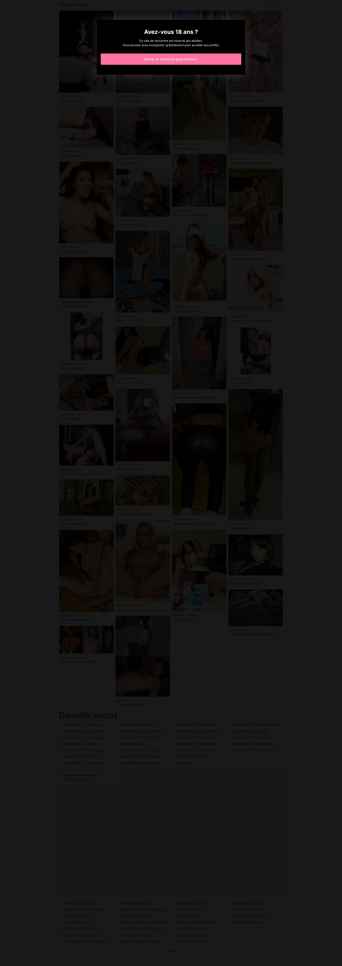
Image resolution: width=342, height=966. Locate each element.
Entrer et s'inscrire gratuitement (171, 59)
